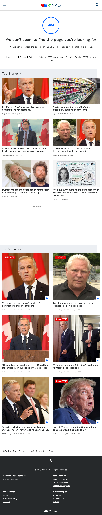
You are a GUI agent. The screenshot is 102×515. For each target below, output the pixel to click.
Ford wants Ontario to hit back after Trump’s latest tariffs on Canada (72, 149)
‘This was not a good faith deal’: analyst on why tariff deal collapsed (75, 366)
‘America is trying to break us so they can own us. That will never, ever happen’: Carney (25, 428)
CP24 (5, 495)
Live (51, 60)
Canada (23, 57)
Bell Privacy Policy (60, 479)
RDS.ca (56, 501)
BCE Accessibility (10, 479)
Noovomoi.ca (58, 498)
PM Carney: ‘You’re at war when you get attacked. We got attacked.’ (23, 108)
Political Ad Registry (61, 485)
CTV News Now (90, 57)
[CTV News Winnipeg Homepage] (51, 5)
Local (15, 57)
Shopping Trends (73, 57)
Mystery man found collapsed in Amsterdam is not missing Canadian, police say (25, 191)
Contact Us (23, 451)
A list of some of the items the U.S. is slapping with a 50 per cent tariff (72, 108)
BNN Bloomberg (10, 498)
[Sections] (4, 5)
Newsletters (41, 451)
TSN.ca (6, 501)
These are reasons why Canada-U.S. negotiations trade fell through (21, 304)
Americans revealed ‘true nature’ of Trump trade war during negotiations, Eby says (24, 149)
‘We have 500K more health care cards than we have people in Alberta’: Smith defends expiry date (76, 193)
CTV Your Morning (55, 57)
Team (51, 451)
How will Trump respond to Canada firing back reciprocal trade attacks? (74, 428)
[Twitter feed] (51, 460)
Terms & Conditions (61, 482)
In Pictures (41, 57)
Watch (31, 57)
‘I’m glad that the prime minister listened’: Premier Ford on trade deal (75, 304)
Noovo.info (57, 495)
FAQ (32, 451)
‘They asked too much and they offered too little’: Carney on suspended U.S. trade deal (25, 366)
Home (7, 57)
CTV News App (9, 451)
